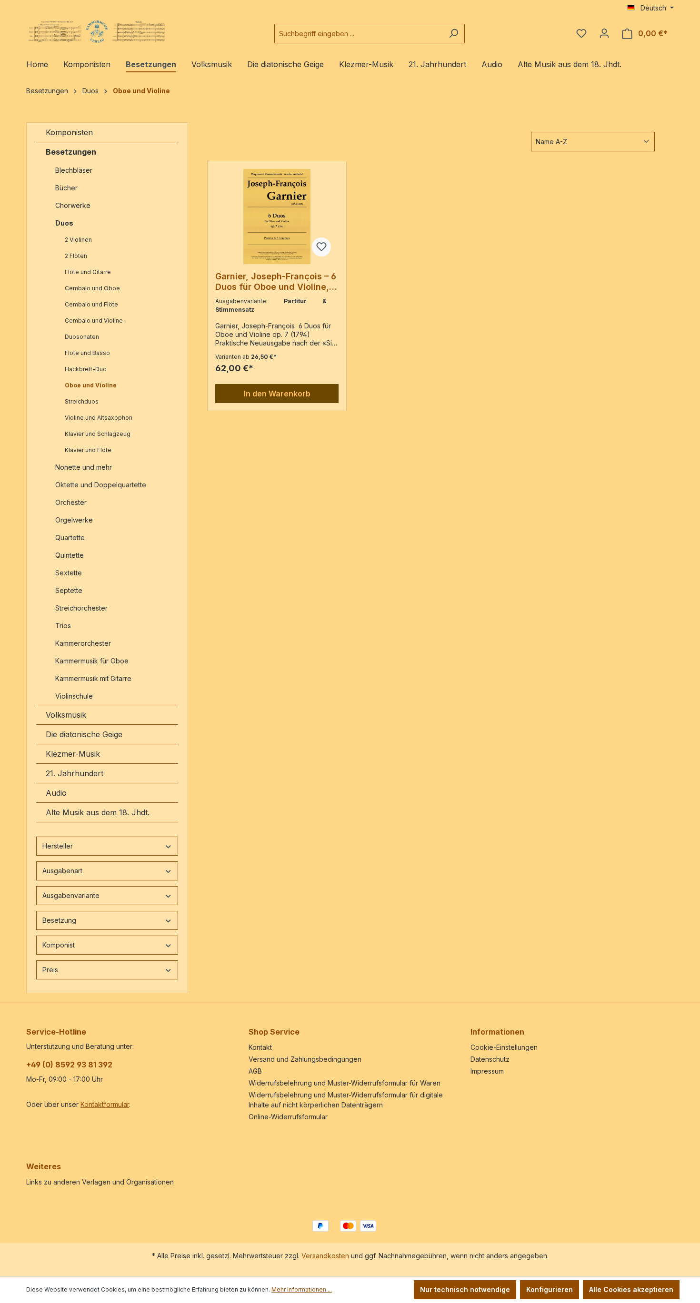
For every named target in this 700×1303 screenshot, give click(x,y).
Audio (56, 793)
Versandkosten (325, 1256)
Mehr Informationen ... (301, 1289)
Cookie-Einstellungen (504, 1047)
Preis (50, 970)
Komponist (58, 945)
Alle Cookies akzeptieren (631, 1289)
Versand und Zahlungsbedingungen (305, 1059)
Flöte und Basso (87, 352)
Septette (68, 590)
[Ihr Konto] (604, 33)
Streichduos (82, 401)
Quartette (70, 537)
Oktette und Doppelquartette (100, 485)
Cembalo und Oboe (92, 288)
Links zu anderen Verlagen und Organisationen (100, 1182)
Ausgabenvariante (71, 895)
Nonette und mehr (83, 467)
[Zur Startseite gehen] (97, 31)
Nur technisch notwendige (465, 1289)
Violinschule (74, 696)
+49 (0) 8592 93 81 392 (69, 1064)
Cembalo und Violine (94, 320)
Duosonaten (82, 336)
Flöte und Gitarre (88, 272)
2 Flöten (76, 255)
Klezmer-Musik (73, 754)
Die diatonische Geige (84, 734)
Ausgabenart (62, 871)
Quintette (69, 555)
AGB (255, 1071)
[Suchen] (453, 33)
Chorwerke (72, 205)
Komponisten (69, 132)
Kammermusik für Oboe (92, 661)
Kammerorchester (83, 643)
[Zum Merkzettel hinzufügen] (321, 247)
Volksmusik (66, 715)
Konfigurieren (549, 1289)
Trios (63, 626)
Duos (64, 223)
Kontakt (260, 1047)
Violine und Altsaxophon (98, 417)
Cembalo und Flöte (91, 304)
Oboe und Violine (91, 385)
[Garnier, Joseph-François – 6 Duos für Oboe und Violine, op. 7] (277, 216)
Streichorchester (82, 608)
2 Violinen (78, 239)
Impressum (487, 1071)
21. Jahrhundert (74, 773)
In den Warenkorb (277, 393)
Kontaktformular (104, 1104)
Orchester (71, 502)
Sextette (68, 573)
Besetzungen (71, 152)
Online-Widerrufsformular (288, 1117)
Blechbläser (73, 170)
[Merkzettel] (581, 33)
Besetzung (59, 920)
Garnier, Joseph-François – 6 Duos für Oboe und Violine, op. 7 (275, 281)
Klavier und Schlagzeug (97, 433)
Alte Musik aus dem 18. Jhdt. (98, 812)
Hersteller (57, 846)
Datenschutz (490, 1059)
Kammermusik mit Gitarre (94, 678)
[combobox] (358, 33)
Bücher (66, 188)
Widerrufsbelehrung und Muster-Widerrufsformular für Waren (344, 1083)
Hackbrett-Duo (86, 369)
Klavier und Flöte (88, 450)
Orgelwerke (74, 520)
